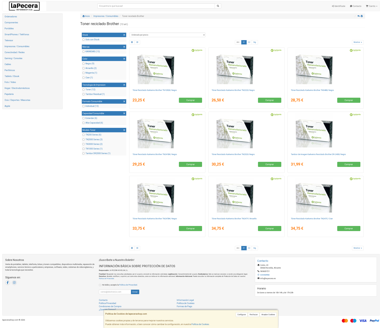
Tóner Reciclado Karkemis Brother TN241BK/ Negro (155, 154)
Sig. (254, 42)
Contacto (356, 6)
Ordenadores (11, 16)
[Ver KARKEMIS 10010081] (326, 132)
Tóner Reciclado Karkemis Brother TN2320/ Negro (233, 154)
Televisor (9, 40)
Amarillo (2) (91, 68)
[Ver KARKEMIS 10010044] (167, 67)
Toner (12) (90, 89)
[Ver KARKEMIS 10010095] (246, 196)
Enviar (135, 292)
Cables (8, 64)
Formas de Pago (184, 306)
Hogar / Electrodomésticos (17, 88)
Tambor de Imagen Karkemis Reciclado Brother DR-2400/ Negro (318, 154)
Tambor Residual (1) (95, 94)
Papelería (9, 94)
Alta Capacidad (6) (94, 123)
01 (244, 42)
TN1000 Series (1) (94, 149)
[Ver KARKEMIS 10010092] (167, 196)
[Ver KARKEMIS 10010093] (326, 196)
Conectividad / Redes (15, 52)
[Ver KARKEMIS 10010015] (167, 132)
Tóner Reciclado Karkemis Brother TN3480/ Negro (312, 90)
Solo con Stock (92, 39)
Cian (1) (89, 77)
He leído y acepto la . (120, 285)
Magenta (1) (91, 73)
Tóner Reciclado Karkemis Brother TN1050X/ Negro (155, 90)
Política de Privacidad (106, 278)
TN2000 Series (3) (94, 139)
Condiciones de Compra (110, 306)
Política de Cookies (200, 324)
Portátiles (9, 28)
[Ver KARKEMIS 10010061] (326, 67)
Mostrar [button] (357, 42)
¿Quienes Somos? (107, 309)
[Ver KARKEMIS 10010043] (246, 132)
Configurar (241, 315)
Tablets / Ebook (12, 76)
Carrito (372, 6)
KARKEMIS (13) (93, 51)
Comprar (190, 100)
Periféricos (10, 70)
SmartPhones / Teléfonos (17, 34)
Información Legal (185, 300)
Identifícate (339, 6)
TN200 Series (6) (93, 134)
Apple (7, 106)
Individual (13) (92, 106)
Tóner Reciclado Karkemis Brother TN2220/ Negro (233, 90)
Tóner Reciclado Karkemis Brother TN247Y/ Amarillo (234, 218)
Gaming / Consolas (13, 58)
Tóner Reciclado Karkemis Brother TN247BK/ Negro (155, 218)
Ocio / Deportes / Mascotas (17, 100)
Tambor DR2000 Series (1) (98, 153)
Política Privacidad (107, 303)
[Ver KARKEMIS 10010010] (246, 67)
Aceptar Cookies (268, 315)
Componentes (11, 22)
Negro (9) (90, 63)
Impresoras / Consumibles (17, 46)
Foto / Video (10, 82)
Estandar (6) (91, 118)
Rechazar (254, 315)
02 (249, 42)
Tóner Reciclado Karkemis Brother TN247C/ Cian (312, 218)
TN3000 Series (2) (94, 144)
